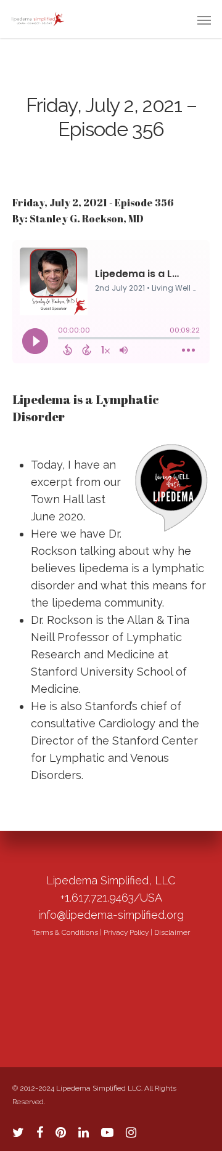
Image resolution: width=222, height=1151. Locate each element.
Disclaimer (172, 932)
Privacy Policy (126, 932)
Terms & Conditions (65, 932)
